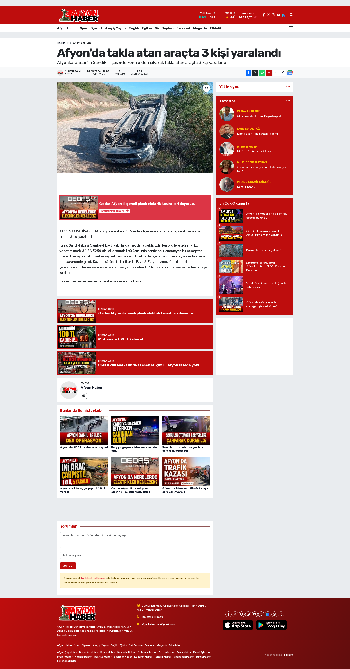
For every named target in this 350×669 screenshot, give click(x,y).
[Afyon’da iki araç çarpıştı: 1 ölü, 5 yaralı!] (84, 471)
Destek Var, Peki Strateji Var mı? (258, 133)
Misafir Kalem (247, 146)
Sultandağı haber (67, 660)
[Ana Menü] (291, 28)
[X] (235, 614)
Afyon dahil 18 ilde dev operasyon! (84, 447)
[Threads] (261, 614)
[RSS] (281, 614)
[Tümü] (288, 86)
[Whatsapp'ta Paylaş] (262, 73)
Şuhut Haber (203, 656)
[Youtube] (255, 614)
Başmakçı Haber (88, 652)
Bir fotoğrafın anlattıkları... (255, 151)
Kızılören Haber (143, 656)
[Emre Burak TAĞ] (226, 131)
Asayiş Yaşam (115, 28)
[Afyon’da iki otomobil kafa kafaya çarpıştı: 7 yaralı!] (186, 471)
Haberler (63, 43)
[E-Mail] (84, 396)
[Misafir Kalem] (226, 149)
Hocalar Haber (83, 656)
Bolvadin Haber (126, 652)
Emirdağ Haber (202, 652)
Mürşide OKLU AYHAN (252, 162)
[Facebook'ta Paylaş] (248, 73)
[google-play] (271, 625)
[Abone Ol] (290, 72)
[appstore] (238, 625)
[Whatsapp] (274, 614)
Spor (83, 28)
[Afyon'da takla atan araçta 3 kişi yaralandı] (135, 127)
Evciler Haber (65, 656)
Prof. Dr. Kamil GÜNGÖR (254, 182)
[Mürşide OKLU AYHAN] (226, 166)
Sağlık (134, 28)
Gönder (68, 565)
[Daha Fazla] (269, 73)
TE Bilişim (287, 654)
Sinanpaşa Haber (184, 656)
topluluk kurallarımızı (93, 578)
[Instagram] (248, 614)
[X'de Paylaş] (255, 73)
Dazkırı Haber (167, 652)
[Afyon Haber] (69, 390)
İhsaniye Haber (103, 656)
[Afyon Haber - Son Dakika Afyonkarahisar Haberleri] (79, 15)
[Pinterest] (242, 614)
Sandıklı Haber (162, 656)
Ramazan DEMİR (248, 111)
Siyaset (96, 28)
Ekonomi (183, 28)
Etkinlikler (218, 28)
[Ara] (291, 15)
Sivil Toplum (164, 28)
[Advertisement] (254, 346)
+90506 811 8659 (152, 617)
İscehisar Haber (123, 656)
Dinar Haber (184, 652)
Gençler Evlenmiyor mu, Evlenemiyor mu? (262, 169)
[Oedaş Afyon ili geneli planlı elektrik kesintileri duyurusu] (135, 471)
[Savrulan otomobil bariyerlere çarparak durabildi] (186, 430)
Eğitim (147, 28)
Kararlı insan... (246, 187)
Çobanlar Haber (147, 652)
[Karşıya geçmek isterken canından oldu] (135, 430)
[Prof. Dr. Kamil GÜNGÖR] (226, 184)
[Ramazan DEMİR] (226, 113)
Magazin (200, 28)
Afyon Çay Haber (67, 652)
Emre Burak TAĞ (248, 129)
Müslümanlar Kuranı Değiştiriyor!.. (259, 116)
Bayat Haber (107, 652)
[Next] (268, 614)
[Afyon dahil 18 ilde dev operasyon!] (84, 430)
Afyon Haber (67, 28)
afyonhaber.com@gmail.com (158, 624)
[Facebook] (228, 614)
